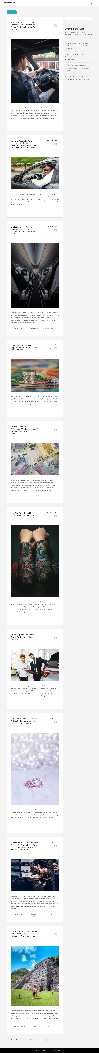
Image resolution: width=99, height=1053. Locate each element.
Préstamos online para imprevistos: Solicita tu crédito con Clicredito (24, 347)
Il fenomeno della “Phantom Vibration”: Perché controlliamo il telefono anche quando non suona (78, 34)
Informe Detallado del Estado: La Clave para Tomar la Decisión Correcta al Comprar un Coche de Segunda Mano (24, 144)
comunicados (49, 25)
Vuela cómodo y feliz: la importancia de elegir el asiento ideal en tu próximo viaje (23, 230)
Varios (38, 210)
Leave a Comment (49, 210)
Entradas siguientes (37, 1039)
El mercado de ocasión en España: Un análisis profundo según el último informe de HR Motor (24, 25)
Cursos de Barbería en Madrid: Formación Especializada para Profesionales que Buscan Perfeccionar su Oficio (24, 846)
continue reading (19, 123)
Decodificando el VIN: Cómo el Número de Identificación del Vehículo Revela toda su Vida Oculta (77, 45)
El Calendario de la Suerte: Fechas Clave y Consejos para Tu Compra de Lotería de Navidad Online (77, 57)
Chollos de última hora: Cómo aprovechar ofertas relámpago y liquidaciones (24, 933)
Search (91, 3)
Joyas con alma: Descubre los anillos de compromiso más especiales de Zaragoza (24, 720)
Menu (96, 3)
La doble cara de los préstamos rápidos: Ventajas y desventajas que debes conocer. (24, 430)
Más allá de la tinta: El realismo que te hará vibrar (23, 514)
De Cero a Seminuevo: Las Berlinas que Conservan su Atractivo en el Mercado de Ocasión (77, 68)
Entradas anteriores (16, 1039)
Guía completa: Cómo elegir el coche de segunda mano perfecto (24, 637)
